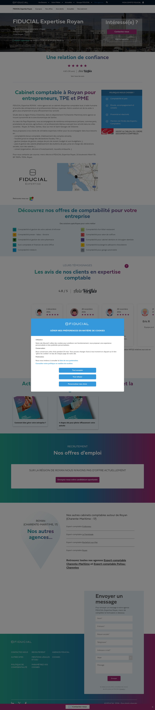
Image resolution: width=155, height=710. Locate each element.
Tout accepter (77, 370)
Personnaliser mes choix (77, 384)
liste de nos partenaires (69, 360)
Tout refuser (77, 377)
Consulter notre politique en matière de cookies (54, 363)
